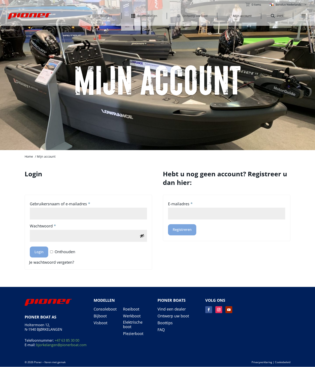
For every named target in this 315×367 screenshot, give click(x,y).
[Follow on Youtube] (228, 309)
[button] (288, 4)
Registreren (182, 229)
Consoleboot (105, 309)
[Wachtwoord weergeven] (142, 235)
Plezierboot (133, 333)
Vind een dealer (172, 309)
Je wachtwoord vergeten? (51, 262)
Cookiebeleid (282, 362)
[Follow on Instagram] (218, 309)
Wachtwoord (43, 225)
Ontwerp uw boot (173, 316)
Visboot (100, 323)
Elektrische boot (132, 324)
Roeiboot (131, 309)
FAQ (161, 329)
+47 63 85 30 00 (67, 340)
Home (29, 156)
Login (39, 252)
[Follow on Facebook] (208, 309)
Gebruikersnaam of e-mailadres (60, 203)
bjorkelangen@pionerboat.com (61, 345)
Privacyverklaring (262, 362)
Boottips (165, 323)
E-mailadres (180, 203)
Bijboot (100, 316)
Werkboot (132, 316)
